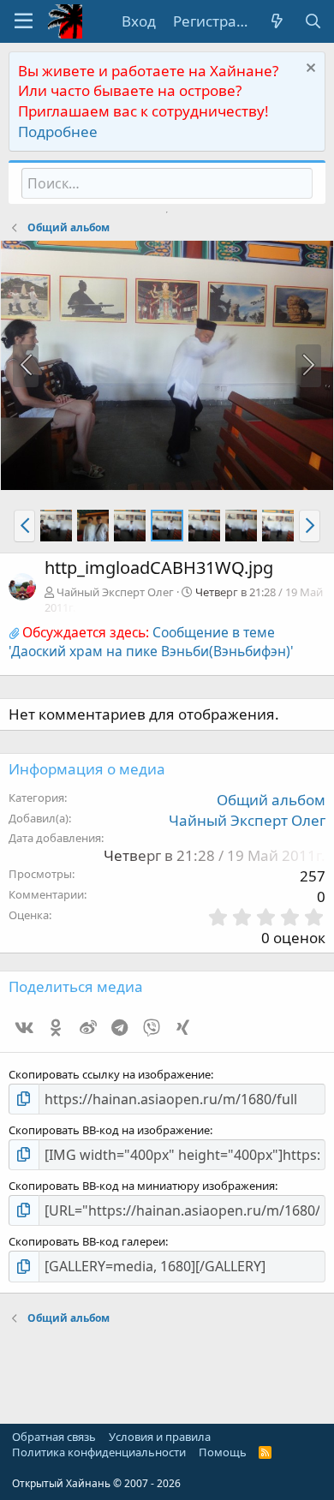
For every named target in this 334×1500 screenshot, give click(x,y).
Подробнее (58, 131)
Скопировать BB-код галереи (87, 1241)
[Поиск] (313, 21)
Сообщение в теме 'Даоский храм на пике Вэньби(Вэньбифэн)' (151, 641)
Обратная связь (54, 1436)
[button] (23, 21)
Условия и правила (160, 1436)
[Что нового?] (277, 21)
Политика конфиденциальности (99, 1452)
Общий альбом (271, 800)
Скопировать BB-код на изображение (109, 1130)
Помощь (223, 1452)
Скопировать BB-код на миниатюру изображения (142, 1185)
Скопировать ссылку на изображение (110, 1074)
